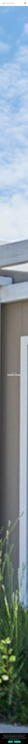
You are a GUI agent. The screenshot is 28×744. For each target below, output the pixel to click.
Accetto (10, 741)
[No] (26, 738)
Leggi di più (17, 741)
